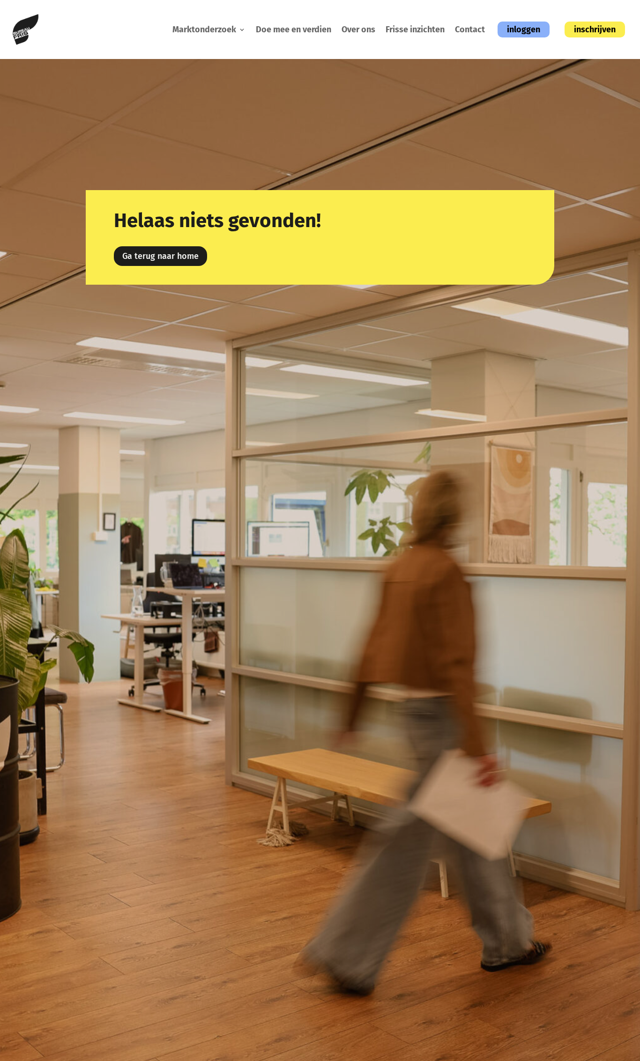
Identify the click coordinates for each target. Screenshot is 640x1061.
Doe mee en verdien (293, 29)
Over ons (358, 29)
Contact (470, 29)
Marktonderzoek (204, 29)
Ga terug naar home (160, 256)
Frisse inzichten (415, 29)
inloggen (523, 29)
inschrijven (595, 29)
